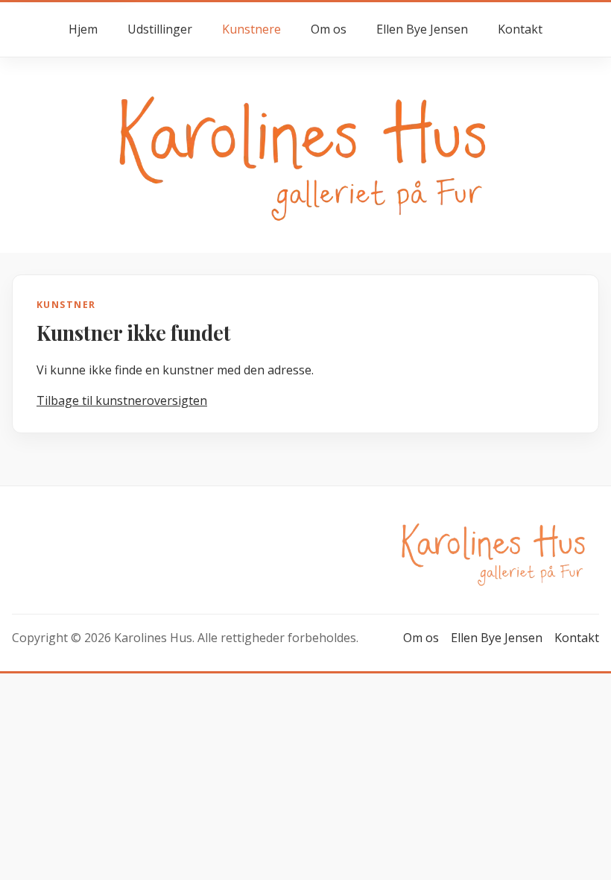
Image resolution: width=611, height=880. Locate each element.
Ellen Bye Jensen (422, 29)
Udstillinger (159, 29)
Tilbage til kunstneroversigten (122, 400)
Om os (328, 29)
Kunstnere (251, 29)
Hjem (83, 29)
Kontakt (520, 29)
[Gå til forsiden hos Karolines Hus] (305, 154)
